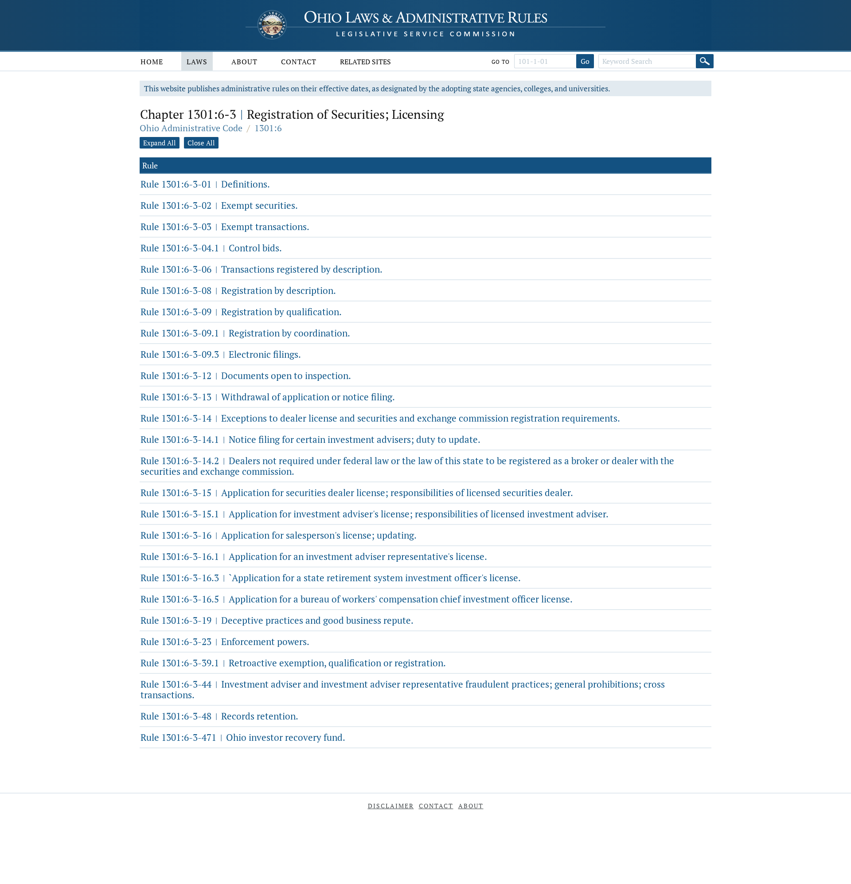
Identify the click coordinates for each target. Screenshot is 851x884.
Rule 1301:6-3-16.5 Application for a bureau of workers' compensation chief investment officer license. (357, 599)
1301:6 (268, 128)
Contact (298, 61)
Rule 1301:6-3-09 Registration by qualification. (241, 311)
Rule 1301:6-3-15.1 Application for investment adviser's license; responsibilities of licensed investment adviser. (375, 514)
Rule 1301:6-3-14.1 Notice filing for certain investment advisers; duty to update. (310, 439)
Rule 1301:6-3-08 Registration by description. (238, 290)
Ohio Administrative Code (191, 128)
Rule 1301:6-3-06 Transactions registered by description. (262, 269)
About (244, 61)
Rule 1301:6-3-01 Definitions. (205, 184)
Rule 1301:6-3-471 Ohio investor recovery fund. (243, 737)
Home (152, 61)
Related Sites (365, 61)
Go (585, 61)
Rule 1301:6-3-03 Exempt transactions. (225, 226)
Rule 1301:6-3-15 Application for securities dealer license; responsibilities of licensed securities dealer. (357, 492)
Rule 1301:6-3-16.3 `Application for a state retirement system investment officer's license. (331, 577)
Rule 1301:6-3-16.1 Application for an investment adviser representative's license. (314, 556)
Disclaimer (391, 806)
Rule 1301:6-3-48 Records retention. (219, 716)
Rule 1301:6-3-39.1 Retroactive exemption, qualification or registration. (293, 663)
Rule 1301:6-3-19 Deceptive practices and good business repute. (277, 620)
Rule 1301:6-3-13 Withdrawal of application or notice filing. (268, 397)
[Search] (705, 61)
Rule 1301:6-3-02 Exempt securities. (219, 205)
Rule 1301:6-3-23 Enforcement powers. (225, 641)
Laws (197, 61)
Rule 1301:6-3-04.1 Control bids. (211, 248)
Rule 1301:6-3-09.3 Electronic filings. (221, 354)
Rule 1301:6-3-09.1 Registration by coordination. (245, 333)
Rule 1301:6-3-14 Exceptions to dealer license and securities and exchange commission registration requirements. (380, 418)
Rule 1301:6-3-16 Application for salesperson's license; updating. (279, 535)
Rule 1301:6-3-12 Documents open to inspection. (246, 375)
